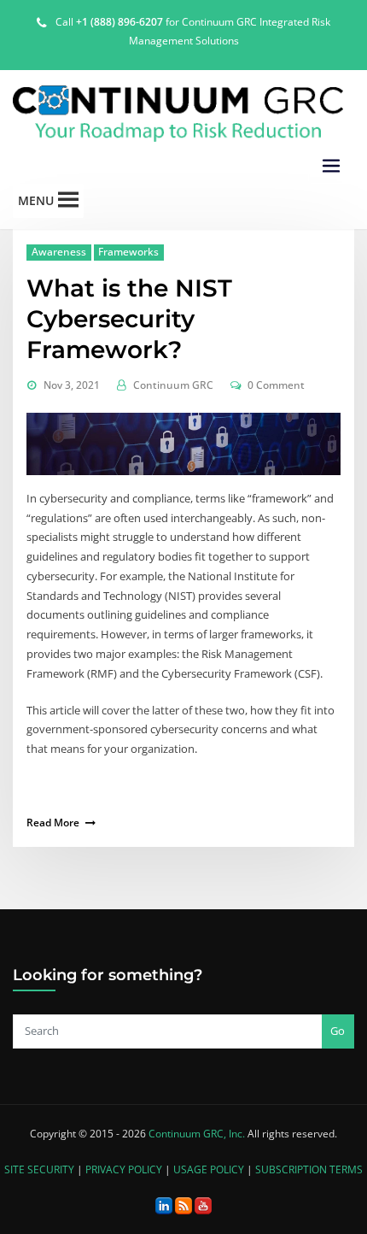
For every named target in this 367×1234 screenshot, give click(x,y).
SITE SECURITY (39, 1169)
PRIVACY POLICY (123, 1169)
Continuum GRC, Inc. (197, 1133)
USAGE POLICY (208, 1169)
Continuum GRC (173, 385)
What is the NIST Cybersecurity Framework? (129, 318)
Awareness (59, 251)
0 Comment (276, 385)
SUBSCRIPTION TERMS (309, 1169)
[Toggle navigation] (331, 166)
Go (337, 1030)
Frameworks (128, 251)
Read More (52, 822)
